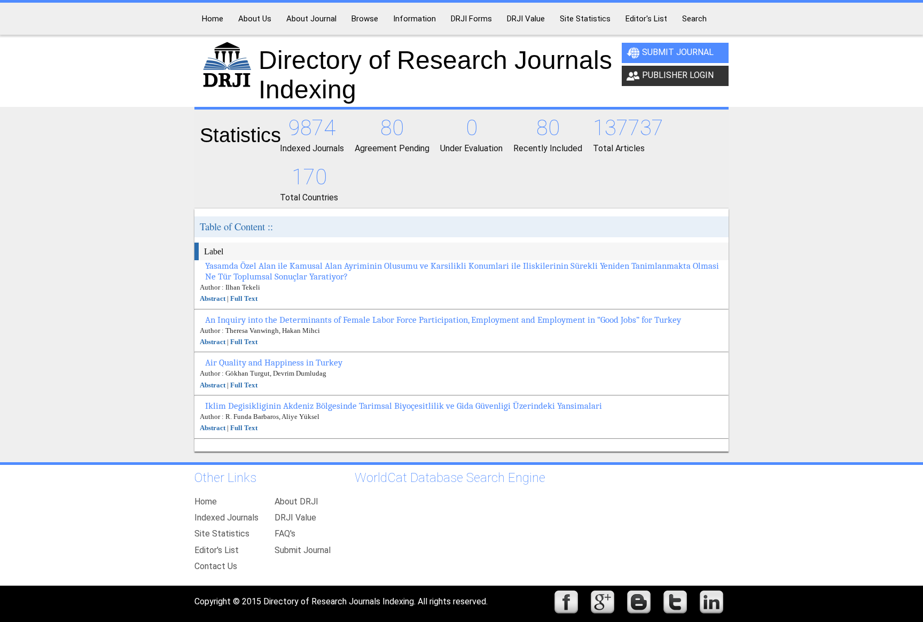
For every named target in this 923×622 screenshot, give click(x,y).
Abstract (212, 298)
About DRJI (296, 501)
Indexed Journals (226, 517)
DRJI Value (295, 517)
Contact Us (215, 566)
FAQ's (285, 533)
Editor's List (216, 550)
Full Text (243, 298)
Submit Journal (678, 52)
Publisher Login (678, 75)
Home (205, 501)
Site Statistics (221, 533)
